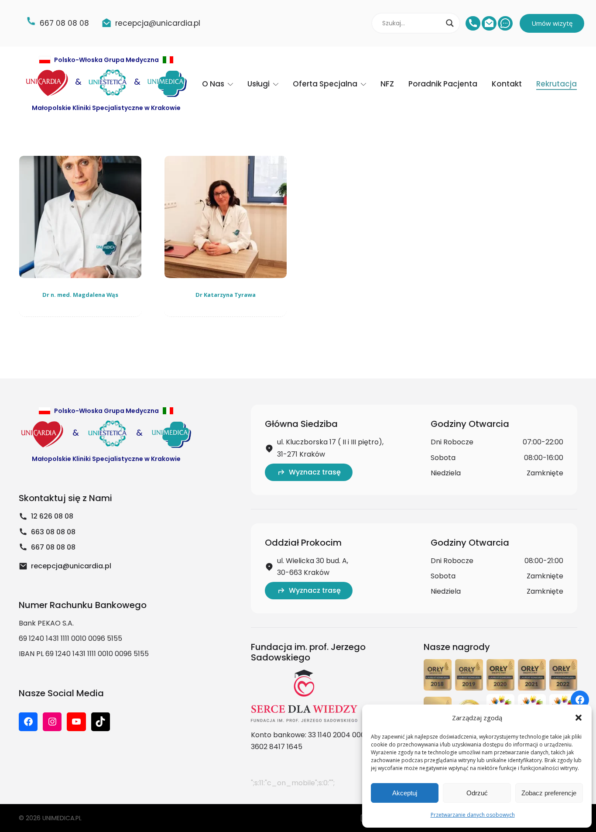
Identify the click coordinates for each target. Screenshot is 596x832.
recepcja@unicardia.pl (71, 566)
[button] (578, 717)
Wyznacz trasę (315, 472)
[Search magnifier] (450, 23)
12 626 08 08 (52, 516)
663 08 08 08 (53, 532)
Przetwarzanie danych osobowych (473, 814)
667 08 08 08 (53, 547)
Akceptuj (404, 793)
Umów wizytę (551, 23)
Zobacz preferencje (548, 793)
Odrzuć (477, 793)
